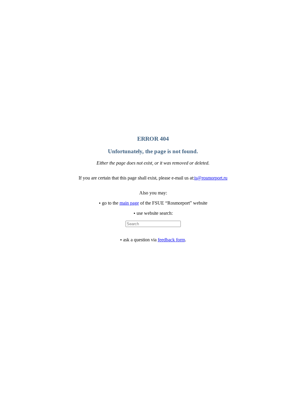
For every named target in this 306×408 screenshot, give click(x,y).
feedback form (171, 239)
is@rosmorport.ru (210, 177)
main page (129, 202)
